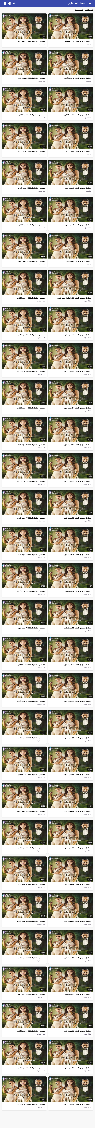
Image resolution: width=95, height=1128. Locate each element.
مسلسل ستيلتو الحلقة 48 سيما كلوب (77, 1067)
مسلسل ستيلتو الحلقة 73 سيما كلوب (31, 591)
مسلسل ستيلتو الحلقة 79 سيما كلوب (31, 481)
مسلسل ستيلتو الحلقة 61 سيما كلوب (31, 811)
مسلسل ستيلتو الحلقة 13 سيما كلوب (31, 41)
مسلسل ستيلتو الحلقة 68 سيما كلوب (77, 701)
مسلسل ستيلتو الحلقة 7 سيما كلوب (31, 151)
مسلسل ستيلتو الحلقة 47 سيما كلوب (31, 1067)
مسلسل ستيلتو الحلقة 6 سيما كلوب (78, 188)
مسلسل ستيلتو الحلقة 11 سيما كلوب (31, 78)
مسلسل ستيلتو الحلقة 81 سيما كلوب (31, 444)
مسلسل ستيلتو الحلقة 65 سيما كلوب (31, 737)
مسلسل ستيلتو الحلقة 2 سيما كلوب (78, 261)
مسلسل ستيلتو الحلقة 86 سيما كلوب (77, 371)
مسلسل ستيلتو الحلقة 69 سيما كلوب (31, 664)
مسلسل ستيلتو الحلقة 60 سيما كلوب (77, 847)
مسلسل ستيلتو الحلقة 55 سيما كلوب (31, 921)
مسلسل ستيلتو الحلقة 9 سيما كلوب (31, 114)
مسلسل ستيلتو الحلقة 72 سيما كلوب (77, 628)
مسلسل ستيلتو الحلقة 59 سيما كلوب (31, 847)
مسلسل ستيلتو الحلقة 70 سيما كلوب (77, 664)
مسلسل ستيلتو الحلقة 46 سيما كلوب (77, 1104)
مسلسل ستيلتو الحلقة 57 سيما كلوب (31, 884)
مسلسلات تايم (76, 3)
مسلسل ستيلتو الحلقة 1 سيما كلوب (31, 261)
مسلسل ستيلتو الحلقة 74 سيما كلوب (77, 591)
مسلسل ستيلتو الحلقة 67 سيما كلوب (31, 701)
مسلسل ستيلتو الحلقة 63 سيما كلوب (31, 774)
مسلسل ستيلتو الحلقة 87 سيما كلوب (31, 334)
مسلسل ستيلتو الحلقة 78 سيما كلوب (77, 518)
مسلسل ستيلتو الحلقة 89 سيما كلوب (31, 298)
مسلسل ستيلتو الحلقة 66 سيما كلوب (77, 737)
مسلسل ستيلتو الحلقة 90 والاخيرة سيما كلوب (74, 298)
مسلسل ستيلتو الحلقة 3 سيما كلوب (31, 224)
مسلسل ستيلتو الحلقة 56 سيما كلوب (77, 921)
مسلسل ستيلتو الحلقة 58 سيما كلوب (77, 884)
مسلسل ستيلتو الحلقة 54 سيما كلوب (77, 957)
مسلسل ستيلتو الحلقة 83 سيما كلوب (31, 408)
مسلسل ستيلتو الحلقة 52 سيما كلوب (77, 994)
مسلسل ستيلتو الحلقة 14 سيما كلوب (77, 41)
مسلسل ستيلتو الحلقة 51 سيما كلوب (31, 994)
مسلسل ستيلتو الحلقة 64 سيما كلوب (77, 774)
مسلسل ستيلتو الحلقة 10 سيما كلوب (77, 114)
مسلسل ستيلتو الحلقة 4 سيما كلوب (78, 224)
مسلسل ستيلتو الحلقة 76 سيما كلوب (77, 554)
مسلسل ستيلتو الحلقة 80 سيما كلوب (77, 481)
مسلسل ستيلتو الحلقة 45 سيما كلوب (31, 1104)
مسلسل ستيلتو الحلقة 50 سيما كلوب (77, 1031)
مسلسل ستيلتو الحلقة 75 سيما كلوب (31, 554)
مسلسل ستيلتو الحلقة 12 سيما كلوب (77, 78)
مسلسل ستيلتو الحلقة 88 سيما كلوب (77, 334)
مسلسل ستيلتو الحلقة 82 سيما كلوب (77, 444)
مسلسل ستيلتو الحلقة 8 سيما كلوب (78, 151)
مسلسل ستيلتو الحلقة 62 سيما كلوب (77, 811)
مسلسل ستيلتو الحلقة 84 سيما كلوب (77, 408)
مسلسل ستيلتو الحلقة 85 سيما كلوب (31, 371)
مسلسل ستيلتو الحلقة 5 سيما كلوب (31, 188)
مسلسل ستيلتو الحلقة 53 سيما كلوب (31, 957)
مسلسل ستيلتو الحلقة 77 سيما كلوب (31, 518)
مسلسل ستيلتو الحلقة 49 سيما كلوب (31, 1031)
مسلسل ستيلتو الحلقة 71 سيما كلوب (31, 628)
